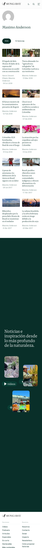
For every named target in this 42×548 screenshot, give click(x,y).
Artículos (29, 381)
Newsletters (27, 541)
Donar (24, 534)
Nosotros (26, 527)
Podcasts (18, 407)
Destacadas (7, 544)
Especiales (6, 537)
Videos (11, 383)
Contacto (26, 530)
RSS (6, 41)
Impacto (25, 537)
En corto (5, 541)
